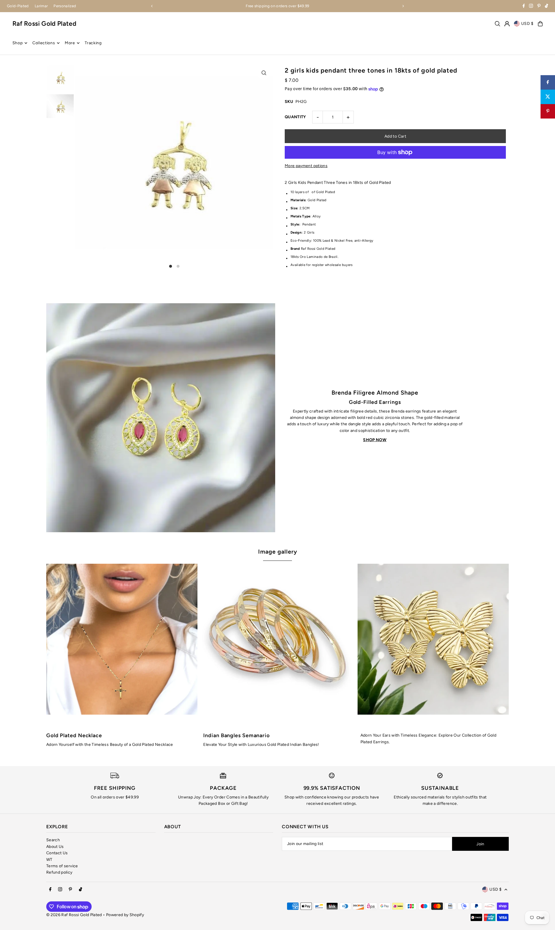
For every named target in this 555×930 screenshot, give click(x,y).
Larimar (41, 6)
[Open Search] (497, 23)
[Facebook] (524, 6)
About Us (55, 846)
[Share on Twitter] (548, 97)
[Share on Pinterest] (548, 111)
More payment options (306, 165)
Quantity (295, 116)
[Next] (403, 6)
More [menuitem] (70, 42)
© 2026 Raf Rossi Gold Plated (74, 914)
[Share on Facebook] (548, 82)
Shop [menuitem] (17, 42)
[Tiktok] (546, 6)
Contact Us (57, 853)
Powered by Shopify (125, 914)
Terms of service (62, 866)
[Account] (507, 23)
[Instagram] (531, 6)
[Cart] (540, 23)
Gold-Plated (18, 6)
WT (49, 859)
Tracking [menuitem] (93, 42)
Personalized (64, 6)
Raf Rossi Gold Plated (44, 23)
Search (53, 839)
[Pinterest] (539, 6)
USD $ (527, 23)
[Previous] (152, 6)
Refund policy (59, 872)
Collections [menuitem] (43, 42)
